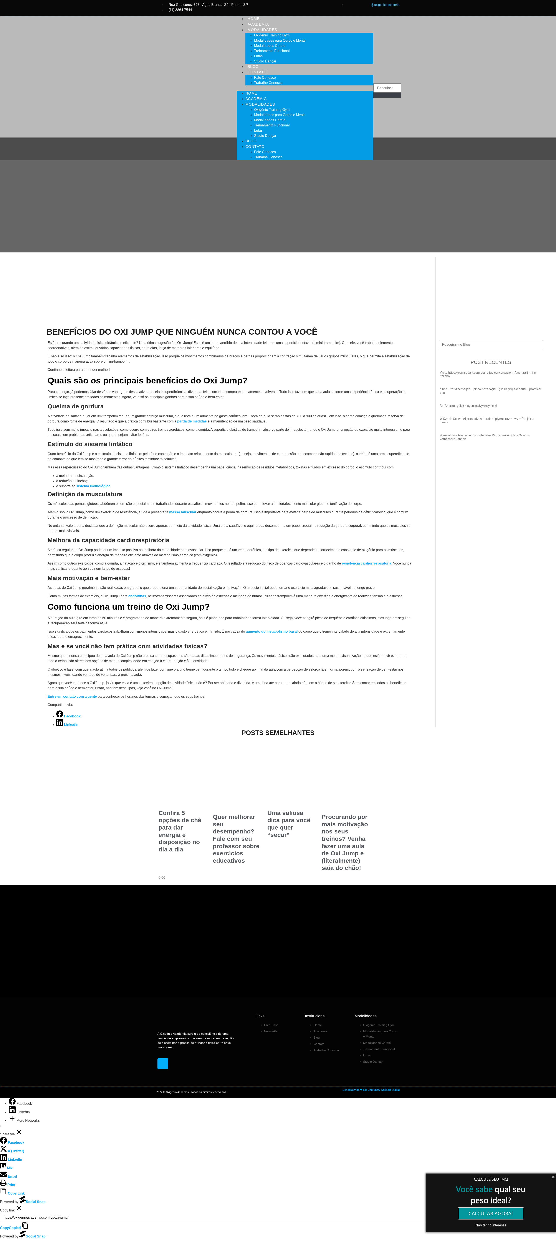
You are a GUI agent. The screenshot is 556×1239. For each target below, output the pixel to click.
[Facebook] (13, 1103)
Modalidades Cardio (269, 45)
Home (254, 19)
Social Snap (36, 1202)
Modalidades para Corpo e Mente (280, 40)
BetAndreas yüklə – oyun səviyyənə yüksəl (468, 406)
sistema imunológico (93, 486)
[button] (305, 88)
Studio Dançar (265, 61)
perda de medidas (192, 421)
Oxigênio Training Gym (272, 35)
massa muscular (182, 512)
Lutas (258, 56)
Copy (10, 1228)
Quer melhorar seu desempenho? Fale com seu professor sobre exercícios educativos (236, 838)
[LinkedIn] (13, 1112)
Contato (257, 72)
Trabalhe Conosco (268, 83)
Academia (258, 24)
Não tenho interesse (490, 1225)
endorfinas (136, 596)
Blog (253, 67)
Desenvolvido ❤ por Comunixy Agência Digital (371, 1090)
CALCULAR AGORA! (491, 1213)
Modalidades (262, 30)
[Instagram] (162, 1063)
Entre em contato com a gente (72, 696)
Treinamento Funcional (272, 51)
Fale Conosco (265, 77)
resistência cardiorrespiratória (366, 563)
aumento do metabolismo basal (272, 631)
